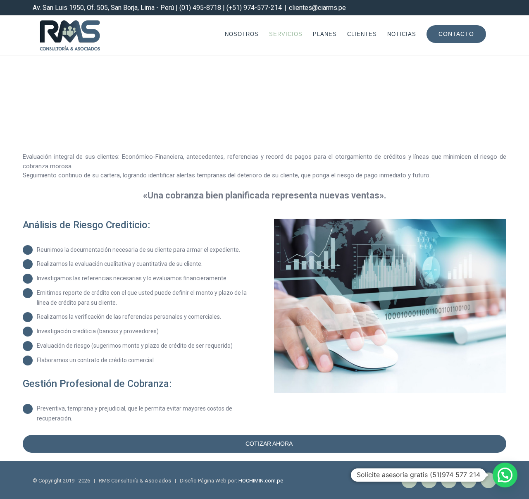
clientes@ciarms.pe (317, 8)
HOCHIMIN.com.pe (260, 481)
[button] (505, 475)
